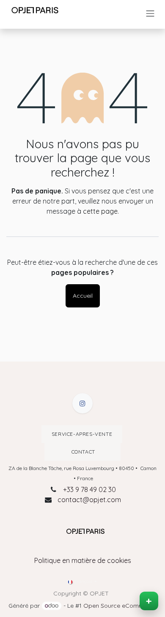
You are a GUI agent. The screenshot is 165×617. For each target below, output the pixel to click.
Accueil (83, 295)
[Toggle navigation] (150, 13)
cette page (100, 211)
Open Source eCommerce (120, 605)
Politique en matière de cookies (82, 560)
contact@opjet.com (89, 499)
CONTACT (82, 451)
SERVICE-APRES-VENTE (82, 434)
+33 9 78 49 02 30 (89, 489)
